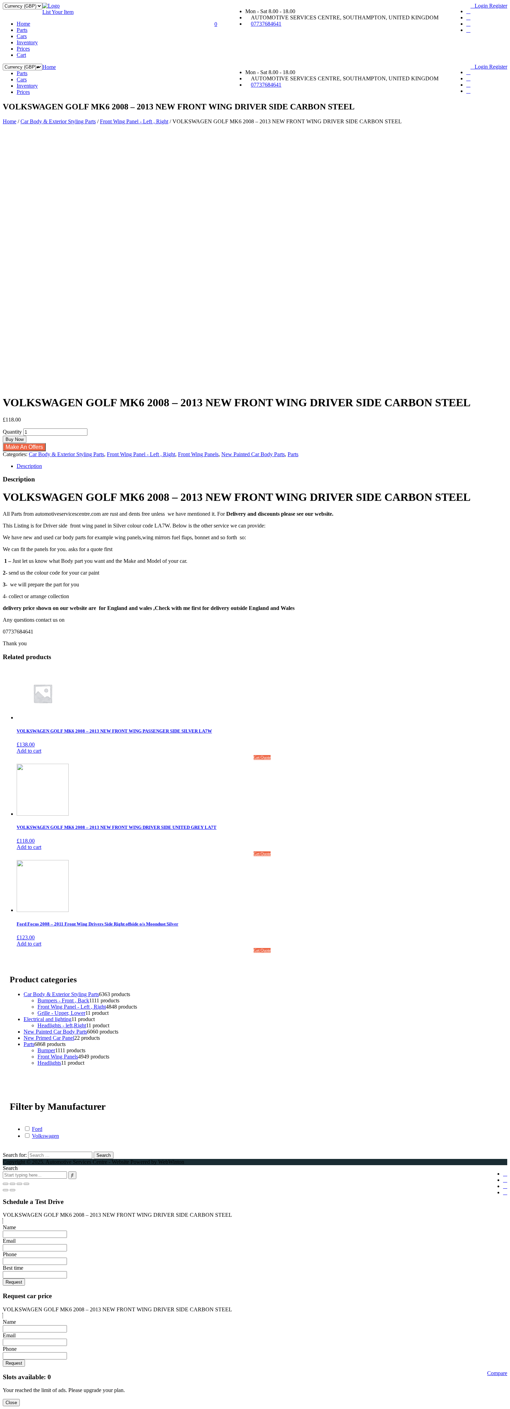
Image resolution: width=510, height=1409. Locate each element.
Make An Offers (24, 447)
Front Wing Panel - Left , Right (134, 121)
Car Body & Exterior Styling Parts (58, 121)
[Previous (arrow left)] (5, 1190)
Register (498, 6)
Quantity (12, 432)
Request (14, 1282)
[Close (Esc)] (5, 1184)
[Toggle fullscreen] (19, 1184)
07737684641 (266, 24)
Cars (22, 36)
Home (23, 24)
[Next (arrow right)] (12, 1190)
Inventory (27, 42)
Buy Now (15, 439)
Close (11, 1402)
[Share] (12, 1184)
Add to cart (29, 751)
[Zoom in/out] (26, 1184)
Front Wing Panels (198, 454)
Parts (22, 30)
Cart (21, 55)
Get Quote (262, 757)
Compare (497, 1373)
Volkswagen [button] (45, 1136)
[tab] (262, 466)
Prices (23, 49)
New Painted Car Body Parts (253, 454)
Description (29, 466)
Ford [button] (37, 1129)
